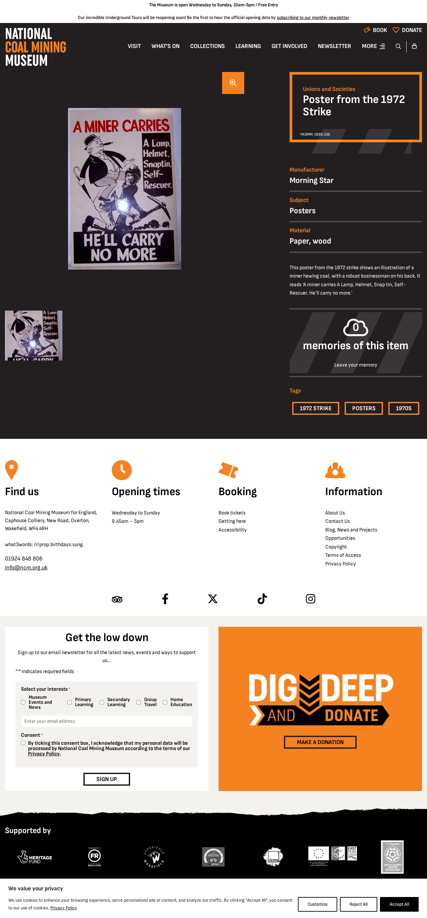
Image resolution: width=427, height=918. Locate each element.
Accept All (399, 904)
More (369, 46)
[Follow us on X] (212, 599)
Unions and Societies (329, 89)
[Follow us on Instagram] (310, 599)
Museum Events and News (40, 702)
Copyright (336, 547)
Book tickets (232, 513)
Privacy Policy (63, 908)
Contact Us (337, 521)
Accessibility (233, 530)
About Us (335, 513)
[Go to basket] (414, 46)
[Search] (398, 46)
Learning (248, 46)
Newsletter (334, 46)
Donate (412, 30)
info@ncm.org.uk (26, 567)
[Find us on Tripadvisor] (117, 599)
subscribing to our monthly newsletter (313, 17)
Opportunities (340, 538)
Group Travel (150, 702)
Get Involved (289, 46)
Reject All (359, 904)
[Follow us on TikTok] (262, 599)
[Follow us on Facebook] (165, 599)
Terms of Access (343, 555)
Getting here (232, 521)
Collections (207, 46)
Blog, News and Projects (351, 530)
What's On (165, 46)
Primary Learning (84, 702)
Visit (134, 46)
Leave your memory (355, 365)
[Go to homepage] (35, 49)
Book (380, 30)
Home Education (179, 702)
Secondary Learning (118, 702)
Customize (318, 904)
